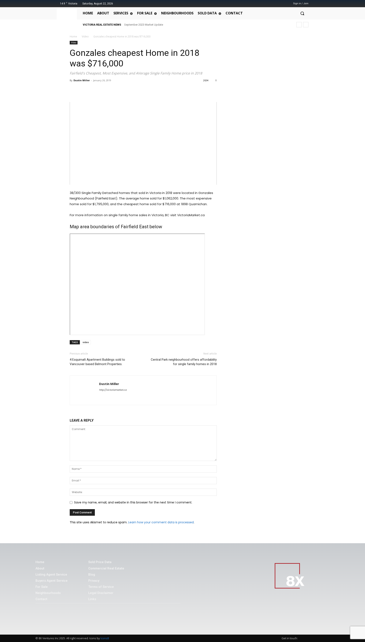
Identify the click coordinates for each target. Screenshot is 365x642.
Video (85, 36)
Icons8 (105, 638)
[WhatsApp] (93, 90)
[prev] (299, 24)
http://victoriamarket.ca (113, 390)
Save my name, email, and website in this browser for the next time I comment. (133, 502)
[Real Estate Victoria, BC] (67, 18)
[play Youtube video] (143, 143)
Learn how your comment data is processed (161, 522)
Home (73, 36)
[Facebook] (265, 3)
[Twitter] (275, 3)
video (86, 342)
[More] (122, 90)
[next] (305, 24)
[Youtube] (281, 3)
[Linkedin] (103, 90)
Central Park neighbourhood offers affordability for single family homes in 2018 (184, 362)
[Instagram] (270, 3)
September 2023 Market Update (143, 24)
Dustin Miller (82, 80)
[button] (302, 13)
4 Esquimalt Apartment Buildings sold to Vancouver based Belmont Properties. (97, 362)
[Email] (113, 90)
